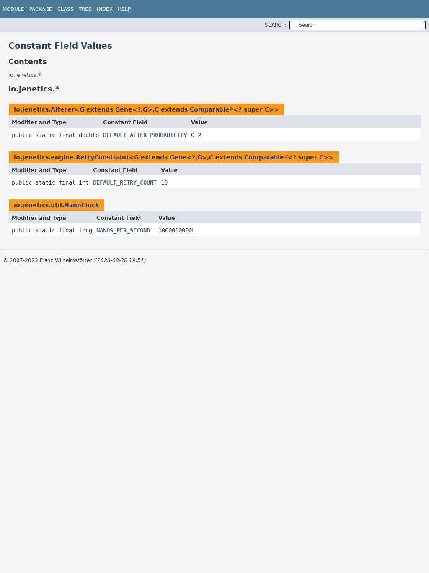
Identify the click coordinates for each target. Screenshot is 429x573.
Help (124, 9)
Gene (123, 109)
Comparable (210, 109)
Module (13, 9)
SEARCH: (276, 25)
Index (105, 9)
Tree (85, 9)
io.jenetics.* (24, 75)
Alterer (63, 109)
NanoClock (81, 205)
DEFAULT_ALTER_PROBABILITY (145, 135)
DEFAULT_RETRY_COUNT (125, 182)
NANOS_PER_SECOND (123, 230)
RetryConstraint (102, 157)
